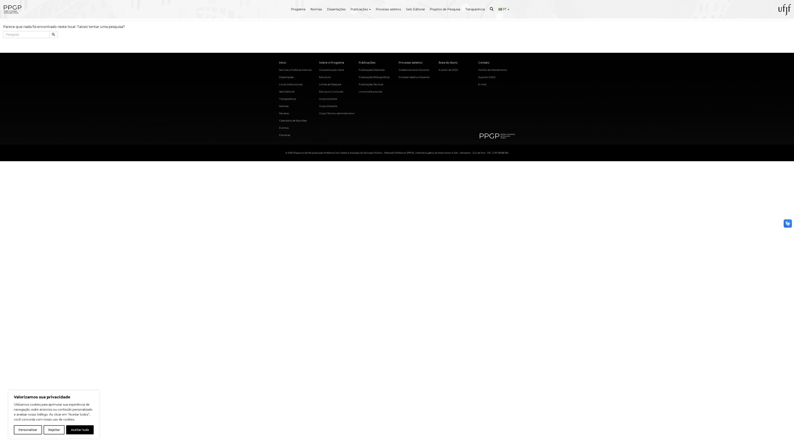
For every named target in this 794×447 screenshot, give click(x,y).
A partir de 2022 (448, 69)
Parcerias (284, 135)
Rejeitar (54, 430)
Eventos (284, 127)
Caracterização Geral (331, 69)
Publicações (359, 9)
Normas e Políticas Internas (295, 69)
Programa (298, 9)
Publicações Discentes (372, 69)
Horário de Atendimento (492, 69)
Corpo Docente (328, 98)
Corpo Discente (328, 106)
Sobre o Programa (331, 62)
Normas (316, 9)
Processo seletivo (388, 9)
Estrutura (325, 77)
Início (282, 62)
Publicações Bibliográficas (374, 77)
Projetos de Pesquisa (445, 9)
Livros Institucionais (291, 84)
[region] (53, 414)
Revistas (284, 113)
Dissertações (336, 9)
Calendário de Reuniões (293, 120)
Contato (483, 62)
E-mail (482, 84)
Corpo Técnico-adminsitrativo (336, 113)
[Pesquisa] (53, 34)
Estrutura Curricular (331, 91)
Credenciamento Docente (414, 69)
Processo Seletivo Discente (414, 77)
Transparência (475, 9)
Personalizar (27, 430)
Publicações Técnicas (371, 84)
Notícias (283, 106)
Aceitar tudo (80, 430)
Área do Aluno (448, 62)
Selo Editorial (415, 9)
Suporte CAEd (486, 77)
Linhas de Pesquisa (330, 84)
